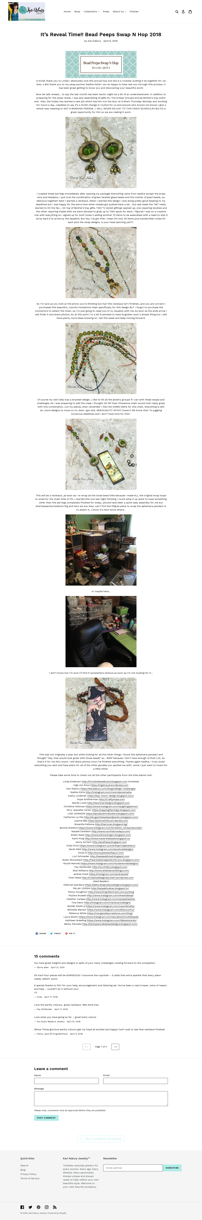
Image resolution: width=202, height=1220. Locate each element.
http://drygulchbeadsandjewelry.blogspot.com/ (111, 817)
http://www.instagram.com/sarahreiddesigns (107, 849)
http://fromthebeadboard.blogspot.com (104, 781)
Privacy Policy (28, 1174)
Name (37, 1075)
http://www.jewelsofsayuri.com (106, 852)
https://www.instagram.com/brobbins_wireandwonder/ (110, 827)
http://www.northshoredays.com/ (111, 831)
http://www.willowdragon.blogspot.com (108, 835)
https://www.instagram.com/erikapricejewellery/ (107, 845)
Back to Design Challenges (103, 1139)
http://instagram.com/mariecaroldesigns (107, 902)
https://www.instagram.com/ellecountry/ (110, 909)
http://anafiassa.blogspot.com (109, 842)
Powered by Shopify (57, 1213)
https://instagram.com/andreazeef (108, 874)
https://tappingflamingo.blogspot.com (114, 810)
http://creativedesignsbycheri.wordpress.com (108, 877)
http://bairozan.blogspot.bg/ (111, 824)
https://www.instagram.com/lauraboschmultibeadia (108, 916)
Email (106, 1075)
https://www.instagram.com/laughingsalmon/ (112, 806)
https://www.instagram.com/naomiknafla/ (110, 906)
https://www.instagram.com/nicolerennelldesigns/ (110, 863)
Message (39, 1088)
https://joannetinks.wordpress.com (108, 820)
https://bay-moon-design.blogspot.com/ (110, 795)
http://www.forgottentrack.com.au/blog (111, 891)
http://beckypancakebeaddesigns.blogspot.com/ (110, 924)
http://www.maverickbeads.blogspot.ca (107, 838)
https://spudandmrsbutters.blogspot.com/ (110, 813)
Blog (22, 1169)
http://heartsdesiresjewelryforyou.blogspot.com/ (111, 859)
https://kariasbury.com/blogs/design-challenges (107, 788)
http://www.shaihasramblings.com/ (109, 870)
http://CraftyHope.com (112, 799)
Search (24, 1165)
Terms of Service (29, 1178)
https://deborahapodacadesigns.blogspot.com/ (111, 884)
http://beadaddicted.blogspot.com (109, 856)
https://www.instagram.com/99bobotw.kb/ (112, 920)
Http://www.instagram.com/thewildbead (110, 895)
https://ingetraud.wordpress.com (109, 785)
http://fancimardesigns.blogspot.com (108, 802)
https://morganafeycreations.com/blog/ (110, 913)
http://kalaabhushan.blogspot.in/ (110, 888)
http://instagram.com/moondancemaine (109, 792)
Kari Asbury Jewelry (37, 1213)
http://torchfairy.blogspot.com (109, 867)
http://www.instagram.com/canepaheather (110, 899)
